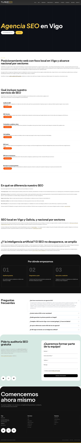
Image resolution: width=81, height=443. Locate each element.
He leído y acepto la (52, 370)
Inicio (2, 57)
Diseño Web (56, 2)
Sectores (67, 2)
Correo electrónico (48, 355)
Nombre (45, 351)
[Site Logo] (11, 2)
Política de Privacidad (56, 370)
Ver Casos (19, 32)
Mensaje (45, 364)
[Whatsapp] (8, 378)
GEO (38, 2)
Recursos (73, 2)
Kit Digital (62, 2)
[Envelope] (3, 378)
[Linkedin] (13, 378)
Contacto (77, 2)
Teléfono (46, 360)
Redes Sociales (49, 2)
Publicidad (43, 2)
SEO (35, 2)
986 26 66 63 (3, 425)
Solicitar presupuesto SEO (8, 32)
